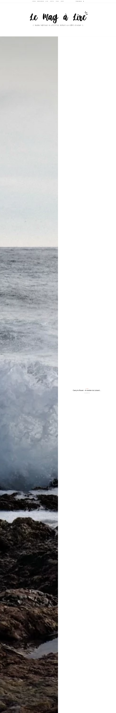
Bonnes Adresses (40, 1)
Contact (62, 1)
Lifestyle (52, 1)
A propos (34, 1)
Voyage (57, 1)
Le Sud (46, 1)
